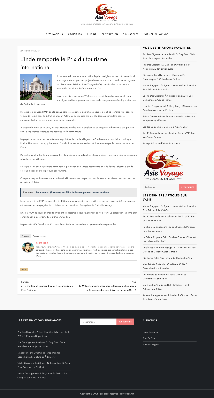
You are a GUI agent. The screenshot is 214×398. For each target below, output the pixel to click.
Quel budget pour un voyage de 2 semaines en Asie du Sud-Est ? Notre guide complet (169, 249)
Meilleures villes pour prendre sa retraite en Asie (167, 258)
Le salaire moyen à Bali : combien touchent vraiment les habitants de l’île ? (169, 239)
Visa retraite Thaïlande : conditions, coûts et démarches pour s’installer (165, 266)
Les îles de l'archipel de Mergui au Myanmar (165, 126)
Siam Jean (42, 243)
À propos (25, 236)
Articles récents (39, 236)
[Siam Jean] (28, 247)
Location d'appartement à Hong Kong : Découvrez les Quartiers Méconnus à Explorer (170, 108)
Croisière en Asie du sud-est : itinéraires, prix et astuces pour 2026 (166, 287)
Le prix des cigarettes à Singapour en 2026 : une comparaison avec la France (168, 98)
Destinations (54, 34)
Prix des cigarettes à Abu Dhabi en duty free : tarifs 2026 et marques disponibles (169, 56)
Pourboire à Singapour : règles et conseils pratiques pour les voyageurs (169, 229)
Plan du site (149, 338)
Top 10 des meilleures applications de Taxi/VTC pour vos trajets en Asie (169, 135)
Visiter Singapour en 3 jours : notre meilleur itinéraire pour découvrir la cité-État (169, 87)
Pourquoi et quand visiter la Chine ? (161, 143)
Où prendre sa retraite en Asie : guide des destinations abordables (164, 276)
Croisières (75, 34)
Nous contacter (150, 332)
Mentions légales (151, 344)
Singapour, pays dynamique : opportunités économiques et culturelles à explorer (164, 77)
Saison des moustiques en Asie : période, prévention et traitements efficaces (169, 118)
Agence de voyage (156, 34)
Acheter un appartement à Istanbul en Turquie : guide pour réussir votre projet (170, 297)
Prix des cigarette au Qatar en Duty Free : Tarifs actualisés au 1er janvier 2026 (166, 66)
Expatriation (110, 34)
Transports (131, 34)
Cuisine (92, 34)
